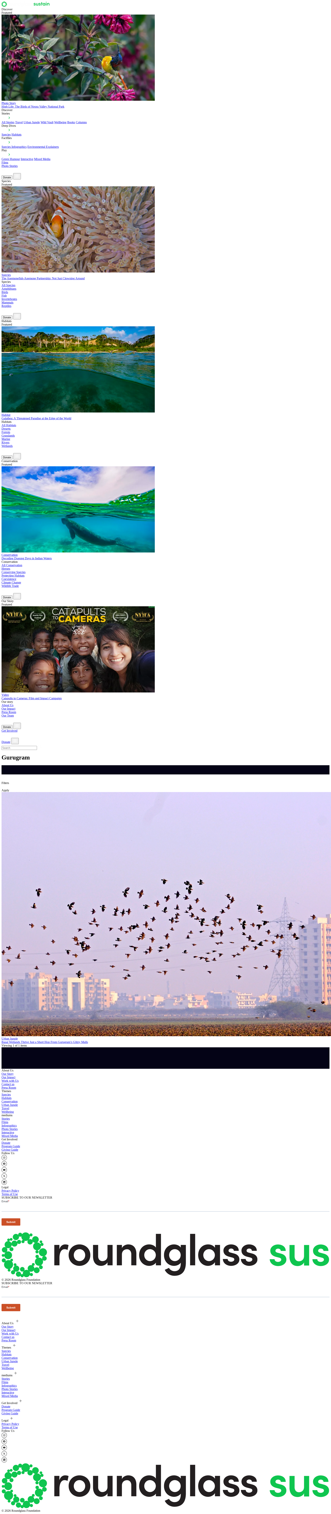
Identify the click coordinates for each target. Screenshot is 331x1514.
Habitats (16, 134)
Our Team (8, 715)
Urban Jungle (32, 122)
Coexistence (9, 579)
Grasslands (8, 435)
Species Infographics (14, 146)
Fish (4, 295)
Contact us (8, 1084)
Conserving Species (13, 572)
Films (5, 162)
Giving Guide (10, 1149)
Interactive (27, 159)
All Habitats (9, 425)
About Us (7, 705)
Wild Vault (47, 122)
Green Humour (11, 159)
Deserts (6, 428)
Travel (19, 122)
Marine (6, 439)
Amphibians (9, 288)
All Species (8, 285)
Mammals (7, 302)
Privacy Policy (10, 1190)
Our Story (8, 1073)
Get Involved (9, 730)
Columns (81, 122)
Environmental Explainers (43, 146)
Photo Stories (10, 166)
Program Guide (11, 1146)
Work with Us (10, 1080)
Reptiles (6, 306)
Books (71, 122)
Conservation (10, 1101)
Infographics (9, 1125)
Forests (6, 432)
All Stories (8, 122)
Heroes (6, 568)
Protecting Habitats (13, 575)
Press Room (9, 712)
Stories (6, 1118)
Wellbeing (60, 122)
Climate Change (11, 582)
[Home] (27, 5)
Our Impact (8, 708)
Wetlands (7, 446)
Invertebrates (9, 299)
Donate (7, 177)
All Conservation (12, 565)
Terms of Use (10, 1194)
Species (6, 134)
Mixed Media (42, 159)
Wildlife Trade (10, 586)
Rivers (5, 442)
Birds (5, 292)
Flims (5, 1122)
